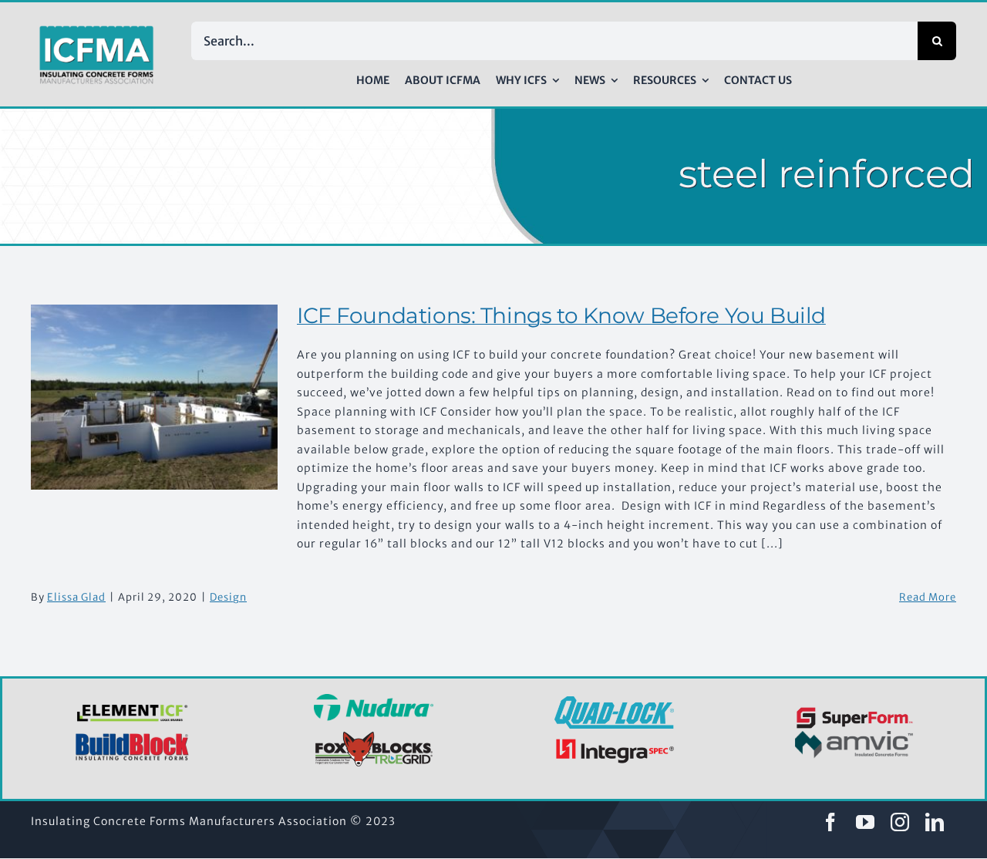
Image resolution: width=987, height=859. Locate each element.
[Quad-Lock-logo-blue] (614, 702)
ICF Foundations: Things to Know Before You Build (561, 315)
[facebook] (830, 822)
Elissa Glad (76, 597)
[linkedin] (935, 822)
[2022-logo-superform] (855, 709)
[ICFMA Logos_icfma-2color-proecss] (96, 31)
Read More (927, 597)
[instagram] (900, 822)
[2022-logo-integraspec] (614, 742)
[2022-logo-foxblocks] (373, 736)
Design (228, 597)
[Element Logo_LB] (132, 705)
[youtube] (865, 822)
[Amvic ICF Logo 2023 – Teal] (855, 736)
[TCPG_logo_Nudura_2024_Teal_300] (373, 699)
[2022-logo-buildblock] (132, 738)
